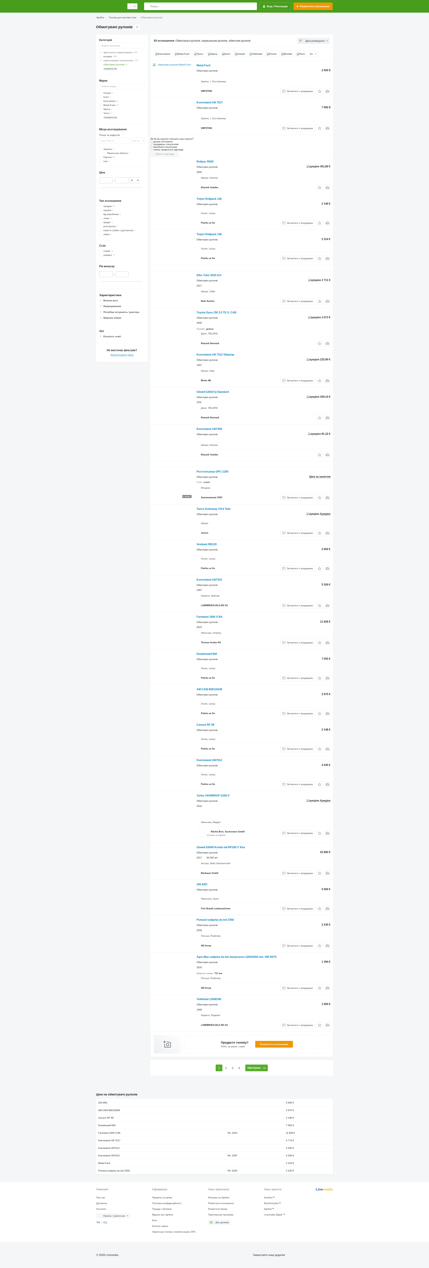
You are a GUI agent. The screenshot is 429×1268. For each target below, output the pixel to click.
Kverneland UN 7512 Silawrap (215, 354)
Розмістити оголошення (274, 1044)
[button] (319, 91)
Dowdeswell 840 (207, 653)
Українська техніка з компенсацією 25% (173, 1231)
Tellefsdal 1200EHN (209, 999)
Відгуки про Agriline (162, 1214)
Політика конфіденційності (166, 1203)
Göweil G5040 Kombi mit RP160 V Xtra (221, 847)
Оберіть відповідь (164, 154)
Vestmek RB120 (207, 544)
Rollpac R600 (205, 161)
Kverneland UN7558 (209, 429)
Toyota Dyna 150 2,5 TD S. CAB (216, 312)
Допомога (101, 1203)
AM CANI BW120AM (209, 689)
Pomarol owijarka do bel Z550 (215, 919)
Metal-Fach (203, 65)
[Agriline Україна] (109, 6)
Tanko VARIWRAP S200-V (213, 795)
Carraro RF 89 (205, 724)
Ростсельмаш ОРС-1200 (212, 471)
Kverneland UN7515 (209, 579)
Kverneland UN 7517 (210, 102)
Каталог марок (160, 1226)
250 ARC (202, 884)
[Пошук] (147, 6)
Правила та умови (162, 1197)
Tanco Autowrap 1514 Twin (214, 508)
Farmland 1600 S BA (210, 616)
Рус (105, 1222)
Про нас (100, 1197)
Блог (154, 1220)
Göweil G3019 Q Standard (213, 391)
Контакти (101, 1209)
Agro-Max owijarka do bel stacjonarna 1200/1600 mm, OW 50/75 (237, 956)
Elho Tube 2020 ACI (209, 275)
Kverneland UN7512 (209, 760)
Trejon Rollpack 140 (209, 198)
